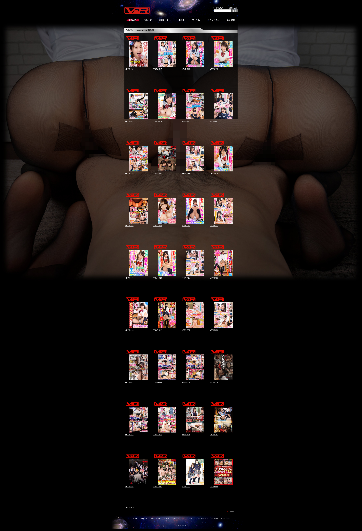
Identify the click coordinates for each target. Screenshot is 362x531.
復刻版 (166, 518)
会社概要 (214, 518)
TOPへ (231, 512)
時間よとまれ (156, 518)
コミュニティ (187, 518)
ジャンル (175, 518)
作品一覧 (144, 518)
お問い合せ (225, 518)
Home (135, 518)
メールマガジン (202, 518)
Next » (131, 508)
